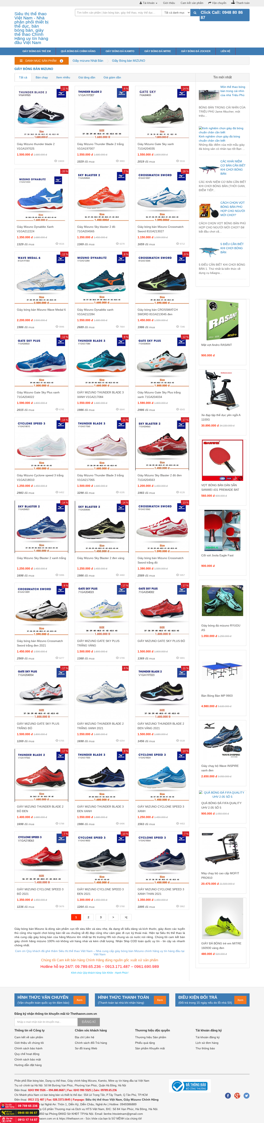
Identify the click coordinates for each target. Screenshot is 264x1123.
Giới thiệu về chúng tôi (29, 1042)
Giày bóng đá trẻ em (36, 51)
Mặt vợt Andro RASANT (216, 344)
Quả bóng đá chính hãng (78, 51)
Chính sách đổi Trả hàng (91, 1042)
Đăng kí (88, 1022)
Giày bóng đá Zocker (196, 51)
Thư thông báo (205, 1048)
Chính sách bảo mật (27, 1059)
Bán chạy (42, 77)
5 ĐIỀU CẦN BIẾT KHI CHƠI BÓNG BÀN (232, 248)
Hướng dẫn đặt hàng (28, 1065)
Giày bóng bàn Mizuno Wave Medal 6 (41, 309)
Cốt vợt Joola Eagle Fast (217, 555)
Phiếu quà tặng (145, 1042)
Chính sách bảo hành (28, 1048)
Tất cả (23, 77)
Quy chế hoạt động (26, 1054)
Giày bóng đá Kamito (120, 51)
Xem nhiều (63, 77)
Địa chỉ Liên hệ (84, 1037)
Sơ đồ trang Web (86, 1048)
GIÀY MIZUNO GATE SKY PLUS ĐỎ (161, 641)
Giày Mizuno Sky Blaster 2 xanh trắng (41, 558)
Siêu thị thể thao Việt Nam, (104, 1099)
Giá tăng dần (86, 77)
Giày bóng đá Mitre (157, 51)
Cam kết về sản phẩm (28, 1037)
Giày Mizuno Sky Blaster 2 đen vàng (100, 558)
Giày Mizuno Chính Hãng (141, 1099)
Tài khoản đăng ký (208, 1037)
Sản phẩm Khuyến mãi (150, 1048)
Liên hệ (225, 51)
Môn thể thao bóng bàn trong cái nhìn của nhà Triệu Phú (232, 91)
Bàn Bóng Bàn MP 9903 (217, 695)
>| (126, 917)
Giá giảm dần (112, 77)
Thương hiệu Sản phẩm (150, 1037)
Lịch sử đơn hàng (207, 1042)
